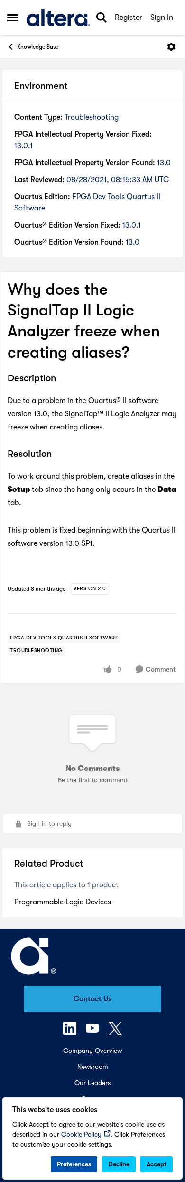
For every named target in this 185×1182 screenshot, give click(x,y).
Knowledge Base (37, 47)
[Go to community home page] (58, 17)
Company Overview (92, 1050)
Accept (156, 1164)
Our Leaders (92, 1082)
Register (128, 17)
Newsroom (92, 1066)
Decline (119, 1164)
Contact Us (92, 999)
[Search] (101, 17)
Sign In (161, 17)
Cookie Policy (81, 1134)
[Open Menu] (171, 46)
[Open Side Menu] (12, 17)
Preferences (74, 1164)
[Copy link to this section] (63, 379)
